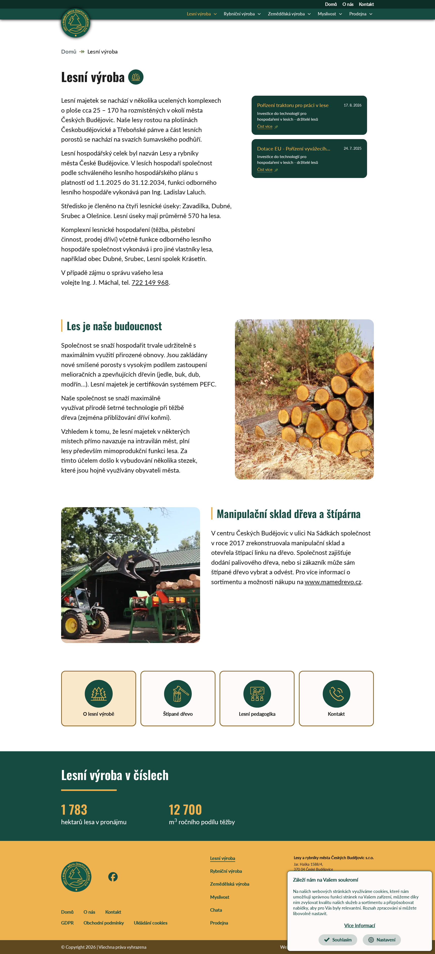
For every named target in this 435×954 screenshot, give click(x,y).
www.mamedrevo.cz (333, 581)
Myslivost (327, 13)
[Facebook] (113, 877)
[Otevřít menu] (215, 14)
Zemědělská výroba (286, 13)
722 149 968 (150, 282)
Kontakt (366, 4)
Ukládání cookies (150, 922)
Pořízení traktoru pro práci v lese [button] (293, 105)
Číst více (264, 126)
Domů (331, 4)
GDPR (67, 922)
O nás (348, 4)
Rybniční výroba (239, 13)
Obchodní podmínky (104, 922)
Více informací (359, 925)
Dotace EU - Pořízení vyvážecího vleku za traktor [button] (293, 148)
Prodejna (357, 13)
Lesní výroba (199, 13)
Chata (216, 910)
